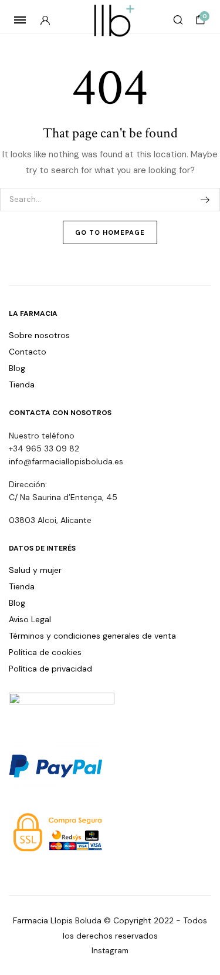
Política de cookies (45, 652)
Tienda (22, 384)
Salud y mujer (35, 570)
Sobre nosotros (39, 335)
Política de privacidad (50, 668)
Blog (17, 368)
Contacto (27, 351)
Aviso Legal (30, 619)
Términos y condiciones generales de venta (92, 635)
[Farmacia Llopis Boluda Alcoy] (110, 20)
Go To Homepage (110, 232)
